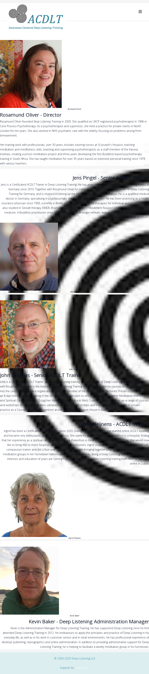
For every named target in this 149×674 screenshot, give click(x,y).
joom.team (82, 668)
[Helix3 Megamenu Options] (140, 11)
